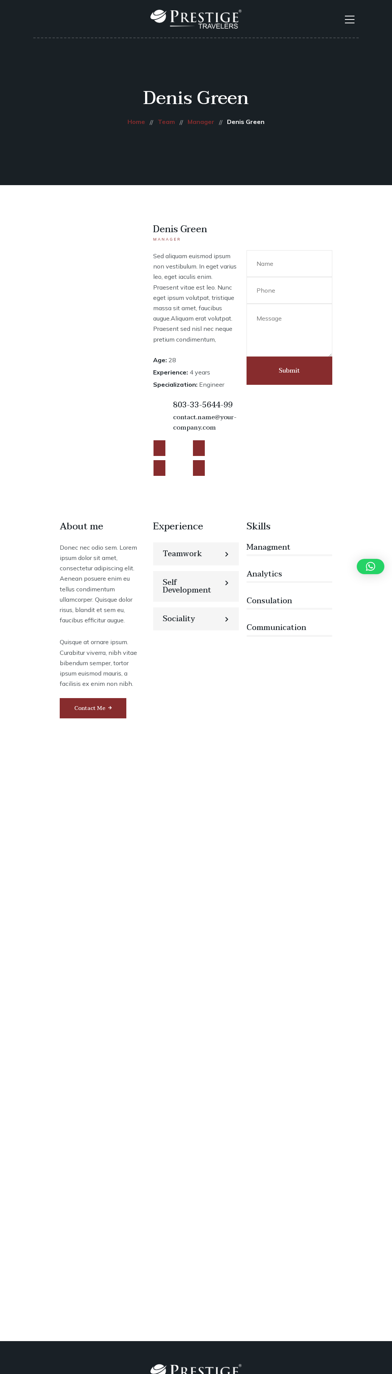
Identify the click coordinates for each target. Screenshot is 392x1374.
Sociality (179, 618)
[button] (196, 553)
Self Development (187, 586)
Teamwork (182, 553)
